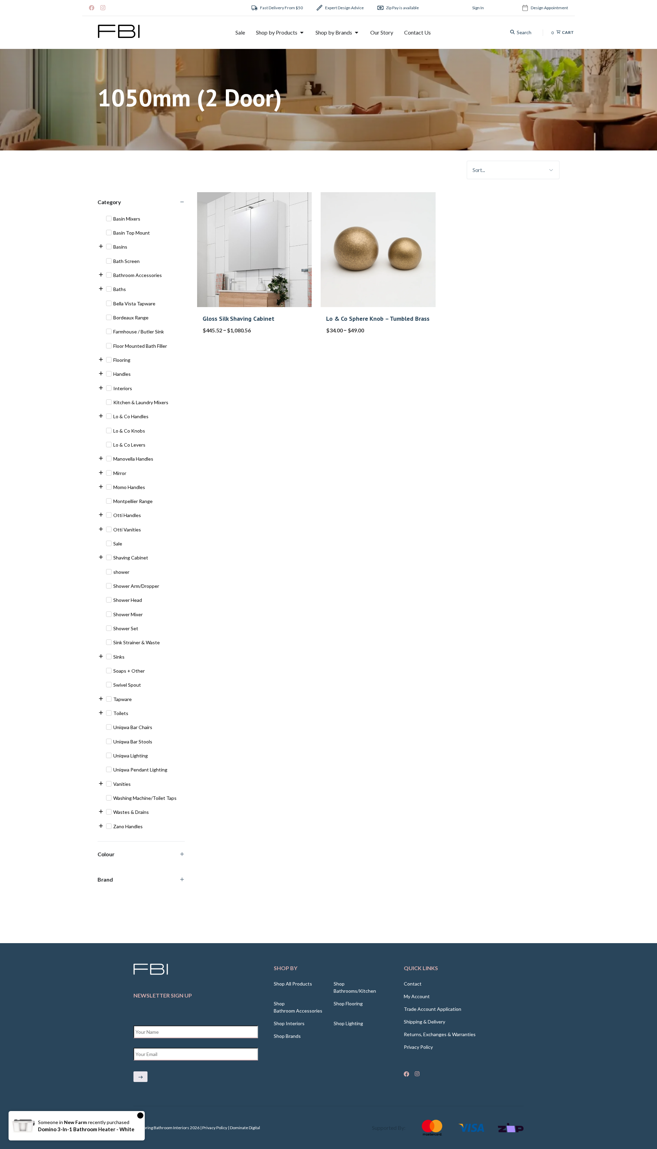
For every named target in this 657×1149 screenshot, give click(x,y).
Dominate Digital (245, 1127)
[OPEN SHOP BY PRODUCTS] (302, 32)
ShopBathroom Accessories (298, 1007)
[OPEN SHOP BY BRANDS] (356, 32)
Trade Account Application (432, 1009)
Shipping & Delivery (424, 1022)
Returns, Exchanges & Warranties (440, 1034)
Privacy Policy (418, 1047)
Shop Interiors (289, 1023)
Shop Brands (287, 1036)
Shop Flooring (348, 1003)
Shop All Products (293, 984)
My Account (417, 996)
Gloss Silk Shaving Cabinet (238, 318)
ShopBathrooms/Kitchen (355, 987)
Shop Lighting (348, 1023)
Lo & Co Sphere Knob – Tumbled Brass (377, 318)
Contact (413, 984)
